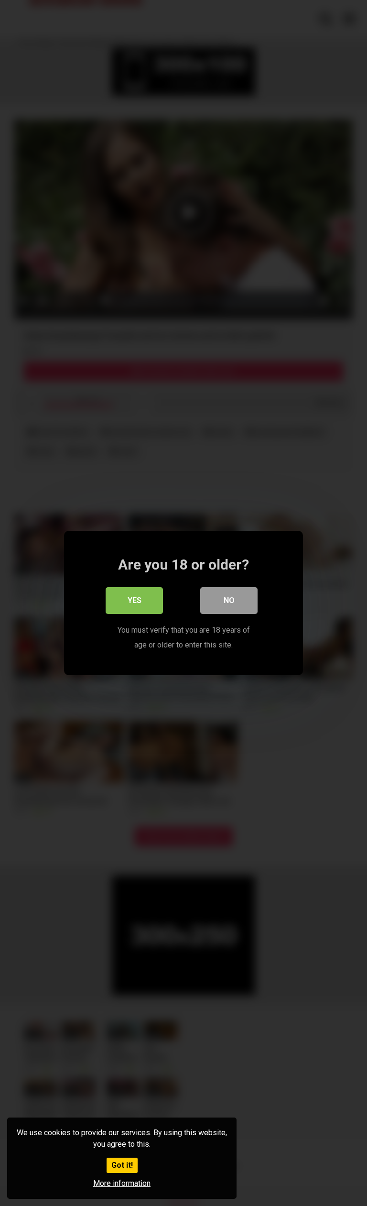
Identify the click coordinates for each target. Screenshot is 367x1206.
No (229, 600)
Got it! (122, 1165)
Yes (134, 600)
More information (122, 1183)
